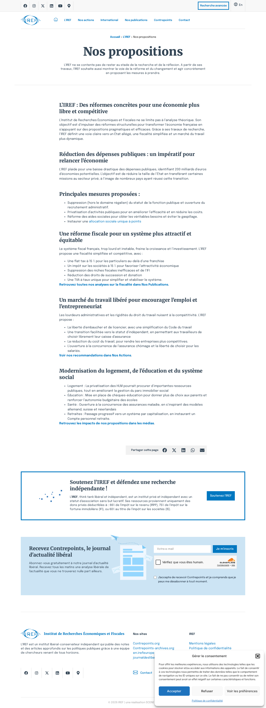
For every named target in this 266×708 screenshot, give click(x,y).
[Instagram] (34, 5)
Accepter (174, 691)
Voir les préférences (242, 691)
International (109, 20)
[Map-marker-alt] (69, 5)
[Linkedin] (51, 5)
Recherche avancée (213, 5)
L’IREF (67, 20)
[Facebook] (25, 5)
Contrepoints (163, 20)
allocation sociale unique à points (115, 221)
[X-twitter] (42, 5)
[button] (258, 656)
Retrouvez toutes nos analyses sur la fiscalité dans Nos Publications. (114, 284)
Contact (184, 20)
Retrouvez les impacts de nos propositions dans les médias (106, 423)
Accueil (115, 37)
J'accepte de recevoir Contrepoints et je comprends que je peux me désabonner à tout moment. (197, 579)
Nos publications (136, 20)
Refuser (207, 691)
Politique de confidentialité (207, 700)
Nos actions (86, 20)
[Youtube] (60, 5)
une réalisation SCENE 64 (142, 702)
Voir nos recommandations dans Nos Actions (95, 355)
